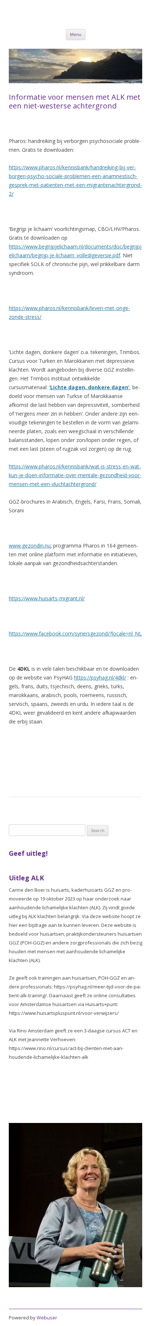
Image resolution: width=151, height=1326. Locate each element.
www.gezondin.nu (30, 545)
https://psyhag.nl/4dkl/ (100, 677)
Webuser (47, 1317)
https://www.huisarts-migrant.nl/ (47, 598)
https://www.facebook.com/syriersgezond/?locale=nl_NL (75, 633)
